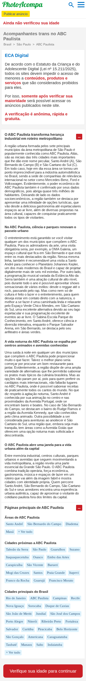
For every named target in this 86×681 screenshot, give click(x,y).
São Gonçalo (15, 637)
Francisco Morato (61, 580)
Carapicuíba (14, 565)
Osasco (38, 557)
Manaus (26, 644)
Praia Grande (56, 572)
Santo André (14, 524)
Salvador (12, 629)
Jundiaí (41, 613)
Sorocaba (34, 606)
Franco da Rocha (17, 580)
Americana (35, 637)
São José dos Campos (65, 613)
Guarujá (39, 580)
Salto (39, 644)
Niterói (32, 621)
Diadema (72, 524)
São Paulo (39, 549)
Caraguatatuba (57, 637)
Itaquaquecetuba (17, 557)
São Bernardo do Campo (44, 524)
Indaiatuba (55, 644)
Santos (38, 572)
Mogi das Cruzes (17, 572)
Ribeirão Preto (51, 621)
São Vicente (35, 565)
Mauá (10, 531)
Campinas (60, 598)
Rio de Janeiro (16, 598)
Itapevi (74, 572)
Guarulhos (58, 549)
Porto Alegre (14, 621)
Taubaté (11, 644)
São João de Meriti (19, 613)
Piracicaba (45, 629)
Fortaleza (71, 621)
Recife (75, 598)
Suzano (74, 549)
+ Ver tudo (25, 531)
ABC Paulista (39, 598)
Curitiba (28, 629)
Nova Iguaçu (15, 606)
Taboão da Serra (17, 549)
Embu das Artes (58, 557)
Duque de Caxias (57, 606)
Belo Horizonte (66, 629)
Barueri (53, 565)
